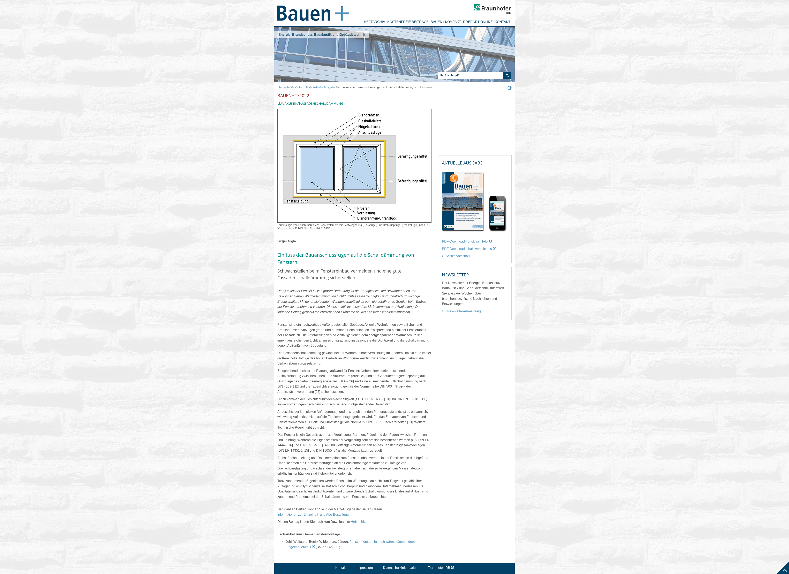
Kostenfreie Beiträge (408, 22)
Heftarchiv (374, 22)
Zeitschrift (301, 87)
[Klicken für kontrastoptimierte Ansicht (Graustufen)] (510, 88)
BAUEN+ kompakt (446, 22)
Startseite (283, 87)
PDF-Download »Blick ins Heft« (465, 241)
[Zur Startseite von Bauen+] (313, 11)
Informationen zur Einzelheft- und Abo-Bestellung (313, 514)
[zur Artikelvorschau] (474, 199)
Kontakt (502, 22)
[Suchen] (507, 75)
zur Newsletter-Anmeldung (461, 311)
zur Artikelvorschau (456, 256)
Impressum (365, 567)
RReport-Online (478, 22)
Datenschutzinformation (400, 567)
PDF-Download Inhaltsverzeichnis (467, 249)
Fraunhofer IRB (439, 567)
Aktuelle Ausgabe (324, 87)
